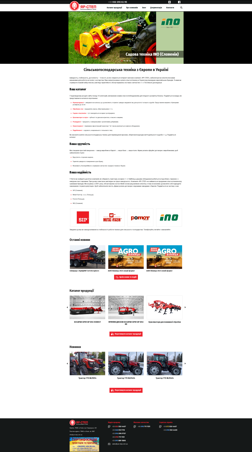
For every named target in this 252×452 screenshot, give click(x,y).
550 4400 (170, 430)
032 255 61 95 (117, 2)
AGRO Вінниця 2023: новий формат (159, 271)
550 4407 (119, 426)
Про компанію (132, 7)
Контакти (170, 7)
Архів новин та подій (127, 277)
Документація (156, 7)
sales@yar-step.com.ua (120, 444)
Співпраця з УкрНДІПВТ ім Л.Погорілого (84, 271)
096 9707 (119, 433)
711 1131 (118, 437)
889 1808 (119, 440)
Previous (67, 307)
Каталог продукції (114, 7)
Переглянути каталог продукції (127, 334)
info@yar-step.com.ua (76, 434)
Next (185, 307)
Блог (144, 7)
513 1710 (118, 430)
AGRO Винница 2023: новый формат (121, 271)
